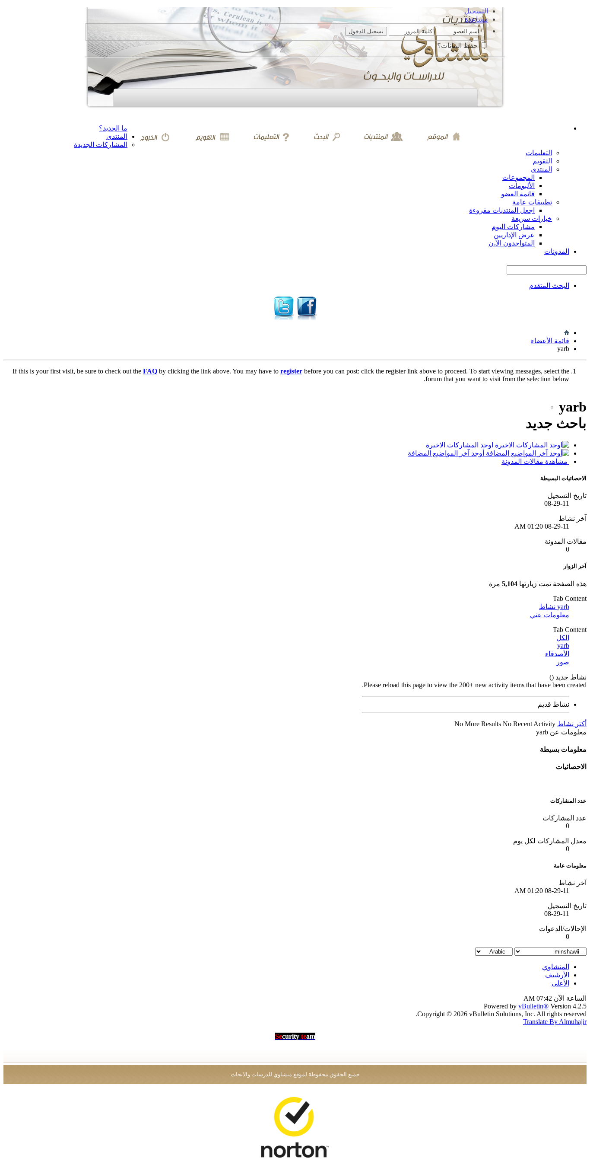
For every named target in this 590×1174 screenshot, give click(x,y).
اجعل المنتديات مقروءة (502, 210)
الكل (562, 637)
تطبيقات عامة (532, 202)
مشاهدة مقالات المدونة (535, 461)
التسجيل (476, 11)
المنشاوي (555, 966)
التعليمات (539, 152)
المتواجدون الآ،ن (511, 243)
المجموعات (518, 177)
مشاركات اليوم (513, 226)
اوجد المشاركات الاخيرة (460, 445)
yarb (563, 645)
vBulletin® (533, 1006)
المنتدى (116, 136)
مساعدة (476, 19)
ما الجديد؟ (113, 128)
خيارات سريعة (531, 218)
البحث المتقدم (549, 285)
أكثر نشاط (572, 723)
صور (562, 662)
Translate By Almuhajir (555, 1021)
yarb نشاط (554, 606)
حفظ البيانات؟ (458, 45)
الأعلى (560, 983)
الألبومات (522, 185)
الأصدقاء (557, 653)
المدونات (556, 251)
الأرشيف (557, 975)
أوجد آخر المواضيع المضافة (447, 453)
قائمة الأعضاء (550, 341)
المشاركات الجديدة (100, 144)
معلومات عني (549, 615)
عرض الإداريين (514, 235)
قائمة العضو (518, 194)
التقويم (542, 161)
